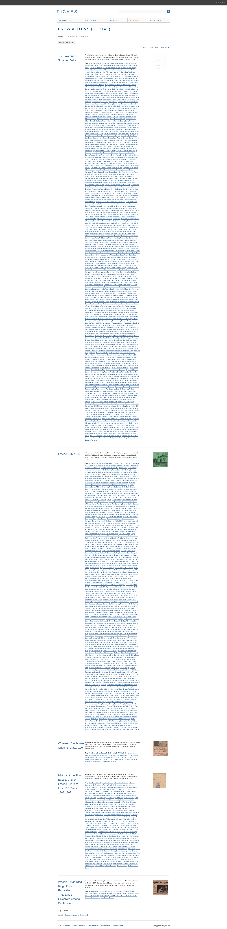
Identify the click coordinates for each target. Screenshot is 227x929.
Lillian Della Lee (121, 272)
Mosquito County (113, 838)
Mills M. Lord (89, 646)
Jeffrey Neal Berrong (129, 221)
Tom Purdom (106, 708)
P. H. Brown (110, 844)
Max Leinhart (134, 755)
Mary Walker (130, 836)
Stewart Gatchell (119, 697)
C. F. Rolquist (110, 798)
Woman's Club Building (102, 761)
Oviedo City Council (109, 657)
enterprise (118, 808)
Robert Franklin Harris (117, 380)
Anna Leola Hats (108, 78)
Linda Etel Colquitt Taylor (93, 278)
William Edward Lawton (106, 431)
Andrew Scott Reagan (122, 76)
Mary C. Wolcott (128, 638)
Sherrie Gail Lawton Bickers (100, 402)
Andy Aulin (132, 76)
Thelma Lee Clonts (91, 414)
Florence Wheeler (115, 170)
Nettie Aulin (116, 840)
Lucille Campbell (129, 627)
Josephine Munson (122, 608)
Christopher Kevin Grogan (127, 117)
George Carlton (113, 553)
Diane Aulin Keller (124, 806)
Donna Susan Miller (118, 146)
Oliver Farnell (89, 655)
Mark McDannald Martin (120, 297)
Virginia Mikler (119, 710)
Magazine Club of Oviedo (93, 836)
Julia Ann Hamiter (113, 238)
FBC (101, 810)
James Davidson (114, 591)
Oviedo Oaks (127, 661)
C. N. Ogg (111, 497)
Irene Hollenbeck (103, 580)
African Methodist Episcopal (120, 466)
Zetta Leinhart (134, 729)
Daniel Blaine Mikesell (99, 136)
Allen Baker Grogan (126, 66)
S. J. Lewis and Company (118, 680)
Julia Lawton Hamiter (101, 240)
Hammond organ (90, 817)
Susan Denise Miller (118, 406)
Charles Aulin (98, 110)
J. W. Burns (129, 585)
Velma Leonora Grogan (113, 423)
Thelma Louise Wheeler (106, 414)
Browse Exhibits (155, 20)
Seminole (100, 851)
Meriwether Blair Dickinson (104, 338)
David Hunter (111, 519)
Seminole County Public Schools (120, 687)
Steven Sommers (96, 697)
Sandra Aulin (132, 391)
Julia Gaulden (95, 610)
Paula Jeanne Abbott (129, 361)
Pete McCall (93, 668)
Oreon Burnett (114, 655)
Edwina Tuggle (90, 155)
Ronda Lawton (100, 389)
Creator (156, 47)
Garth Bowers (115, 551)
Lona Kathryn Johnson (129, 280)
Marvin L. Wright (96, 638)
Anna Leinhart (89, 472)
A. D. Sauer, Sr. (126, 463)
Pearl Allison (108, 363)
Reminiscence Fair (104, 849)
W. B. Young (112, 712)
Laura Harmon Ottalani (109, 265)
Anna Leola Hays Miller (122, 78)
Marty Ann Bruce (119, 308)
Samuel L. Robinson (116, 683)
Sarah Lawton (129, 393)
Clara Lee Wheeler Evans (122, 127)
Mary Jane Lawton (122, 319)
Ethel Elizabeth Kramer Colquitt (101, 168)
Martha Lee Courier (119, 304)
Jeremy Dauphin (102, 223)
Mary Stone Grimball (112, 331)
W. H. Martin (105, 714)
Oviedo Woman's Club (97, 663)
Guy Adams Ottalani (103, 189)
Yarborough (108, 729)
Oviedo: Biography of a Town (110, 353)
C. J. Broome (119, 798)
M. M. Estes (93, 631)
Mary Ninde (121, 640)
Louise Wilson (119, 627)
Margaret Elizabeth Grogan (113, 291)
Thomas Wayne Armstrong (122, 417)
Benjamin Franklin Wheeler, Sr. (103, 87)
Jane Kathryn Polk (96, 214)
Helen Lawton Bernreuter (119, 193)
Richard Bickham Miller (114, 374)
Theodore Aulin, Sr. (97, 857)
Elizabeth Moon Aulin (92, 163)
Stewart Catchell (108, 697)
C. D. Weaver (101, 798)
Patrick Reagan (121, 359)
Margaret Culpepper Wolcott (94, 634)
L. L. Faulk (117, 614)
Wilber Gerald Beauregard (125, 427)
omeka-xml (81, 915)
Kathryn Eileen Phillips (116, 246)
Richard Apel (94, 674)
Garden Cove (96, 551)
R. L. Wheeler (102, 847)
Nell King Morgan (96, 651)
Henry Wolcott (134, 570)
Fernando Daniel (101, 538)
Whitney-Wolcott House (130, 864)
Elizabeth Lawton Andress (128, 159)
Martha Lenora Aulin (97, 306)
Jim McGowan (105, 602)
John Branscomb (104, 604)
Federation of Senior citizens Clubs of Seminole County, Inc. (118, 536)
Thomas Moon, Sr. (120, 704)
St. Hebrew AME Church (122, 693)
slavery (134, 851)
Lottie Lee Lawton (94, 289)
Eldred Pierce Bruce (117, 155)
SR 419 (131, 691)
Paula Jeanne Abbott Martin (94, 363)
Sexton (118, 851)
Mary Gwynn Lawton (100, 317)
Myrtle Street (134, 646)
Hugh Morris (114, 578)
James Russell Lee (98, 210)
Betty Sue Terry (108, 91)
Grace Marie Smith (124, 185)
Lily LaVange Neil (117, 276)
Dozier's (131, 525)
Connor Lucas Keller (96, 134)
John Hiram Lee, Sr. (110, 827)
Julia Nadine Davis (114, 240)
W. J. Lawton (114, 714)
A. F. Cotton (135, 463)
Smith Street (105, 689)
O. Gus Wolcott (100, 653)
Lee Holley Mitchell (95, 272)
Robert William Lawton (131, 385)
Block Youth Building (102, 491)
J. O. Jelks (127, 823)
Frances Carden (97, 172)
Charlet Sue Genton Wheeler (100, 114)
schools (87, 687)
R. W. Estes (135, 670)
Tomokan (88, 859)
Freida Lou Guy (130, 174)
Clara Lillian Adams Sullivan (99, 129)
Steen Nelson (130, 695)
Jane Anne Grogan (117, 212)
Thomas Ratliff (131, 704)
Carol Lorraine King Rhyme (103, 104)
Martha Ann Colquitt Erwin (93, 304)
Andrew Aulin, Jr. (90, 470)
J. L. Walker (111, 585)
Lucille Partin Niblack (102, 629)
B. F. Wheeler (95, 791)
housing (87, 576)
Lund (129, 834)
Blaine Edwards (90, 491)
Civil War (122, 802)
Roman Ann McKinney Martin (124, 387)
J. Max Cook (102, 823)
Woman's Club (90, 761)
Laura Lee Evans (123, 265)
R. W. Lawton (89, 672)
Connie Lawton (124, 131)
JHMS (91, 602)
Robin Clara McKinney (92, 387)
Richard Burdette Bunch (130, 374)
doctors (133, 521)
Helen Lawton (106, 193)
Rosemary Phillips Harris (93, 391)
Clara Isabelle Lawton (99, 125)
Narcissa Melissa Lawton (105, 346)
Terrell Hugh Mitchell (120, 412)
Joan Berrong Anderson (130, 225)
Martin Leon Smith (108, 308)
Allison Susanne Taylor (127, 68)
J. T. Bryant (95, 825)
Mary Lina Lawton (105, 323)
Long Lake (129, 623)
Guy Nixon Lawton (129, 189)
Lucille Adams (105, 289)
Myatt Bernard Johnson (130, 344)
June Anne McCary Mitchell (119, 242)
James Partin (104, 755)
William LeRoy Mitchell (123, 434)
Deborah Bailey (128, 138)
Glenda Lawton (112, 183)
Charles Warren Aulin (106, 112)
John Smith (99, 606)
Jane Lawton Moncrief (131, 214)
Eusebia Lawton (116, 168)
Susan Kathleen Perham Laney (119, 410)
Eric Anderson (95, 534)
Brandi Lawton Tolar (132, 97)
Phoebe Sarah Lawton (92, 365)
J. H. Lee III (123, 583)
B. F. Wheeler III (119, 478)
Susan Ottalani (134, 410)
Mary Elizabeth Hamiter (114, 314)
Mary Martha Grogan (104, 325)
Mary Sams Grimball (109, 329)
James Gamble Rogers (128, 591)
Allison (112, 468)
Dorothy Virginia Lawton (102, 151)
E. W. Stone (130, 527)
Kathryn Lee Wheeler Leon (100, 251)
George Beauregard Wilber (94, 178)
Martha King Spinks (121, 636)
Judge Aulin (94, 238)
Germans (114, 557)
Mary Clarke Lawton (100, 314)
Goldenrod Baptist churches (94, 815)
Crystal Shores (126, 514)
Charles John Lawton (92, 112)
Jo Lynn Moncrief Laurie (104, 225)
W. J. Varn (121, 714)
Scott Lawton (118, 397)
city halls (117, 508)
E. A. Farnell (94, 808)
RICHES (67, 11)
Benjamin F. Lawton (97, 85)
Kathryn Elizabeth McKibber (120, 248)
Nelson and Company (110, 651)
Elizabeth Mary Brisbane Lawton (112, 161)
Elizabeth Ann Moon (108, 157)
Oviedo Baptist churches (98, 844)
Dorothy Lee (89, 525)
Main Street (129, 631)
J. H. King (116, 583)
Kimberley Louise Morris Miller (99, 261)
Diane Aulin (114, 806)
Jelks (87, 827)
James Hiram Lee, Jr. (128, 593)
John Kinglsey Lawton (120, 229)
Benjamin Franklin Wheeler (107, 793)
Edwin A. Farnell (123, 529)
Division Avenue (125, 521)
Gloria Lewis (122, 183)
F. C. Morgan (96, 810)
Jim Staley (114, 602)
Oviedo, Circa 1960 (70, 454)
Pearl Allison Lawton (119, 363)
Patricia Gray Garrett (117, 357)
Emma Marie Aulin (109, 166)
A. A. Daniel (93, 783)
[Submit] (168, 11)
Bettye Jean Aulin (95, 93)
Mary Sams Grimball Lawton (125, 329)
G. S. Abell (100, 549)
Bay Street (130, 480)
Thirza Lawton (129, 414)
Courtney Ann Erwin (110, 134)
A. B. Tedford (109, 783)
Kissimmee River (128, 261)
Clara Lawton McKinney (93, 127)
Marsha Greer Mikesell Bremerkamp (116, 300)
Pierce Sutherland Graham (109, 365)
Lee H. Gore (89, 621)
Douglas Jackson (99, 525)
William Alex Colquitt (131, 429)
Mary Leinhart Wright (110, 640)
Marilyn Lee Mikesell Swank (128, 295)
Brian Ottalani (96, 102)
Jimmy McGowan (123, 602)
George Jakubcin (124, 553)
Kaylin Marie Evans (130, 257)
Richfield (102, 674)
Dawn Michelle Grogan (100, 138)
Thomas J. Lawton (107, 417)
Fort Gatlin (111, 813)
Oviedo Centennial (128, 893)
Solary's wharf (113, 689)
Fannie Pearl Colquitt (102, 170)
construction (108, 514)
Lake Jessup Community (128, 832)
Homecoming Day (112, 817)
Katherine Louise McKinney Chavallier (116, 244)
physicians (130, 668)
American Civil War (91, 787)
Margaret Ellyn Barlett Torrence (95, 293)
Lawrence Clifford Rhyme (101, 268)
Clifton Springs (90, 804)
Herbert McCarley (91, 572)
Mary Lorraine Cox (130, 323)
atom (59, 915)
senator (97, 898)
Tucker (94, 859)
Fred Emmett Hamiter (100, 174)
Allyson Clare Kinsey (92, 70)
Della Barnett (101, 521)
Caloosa (93, 800)
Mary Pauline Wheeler (99, 327)
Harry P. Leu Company (107, 568)
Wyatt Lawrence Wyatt (96, 729)
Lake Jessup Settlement (93, 834)
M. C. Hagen (125, 629)
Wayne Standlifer (106, 721)
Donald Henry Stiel (106, 144)
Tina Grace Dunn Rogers (102, 421)
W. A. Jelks (107, 859)
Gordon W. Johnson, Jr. (99, 561)
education (102, 529)
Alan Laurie (105, 63)
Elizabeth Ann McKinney (93, 157)
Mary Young (129, 640)
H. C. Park (101, 566)
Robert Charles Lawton (126, 378)
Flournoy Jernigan (107, 542)
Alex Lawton (129, 785)
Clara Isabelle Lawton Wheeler (116, 125)
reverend (114, 849)
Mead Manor (95, 642)
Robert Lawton (122, 849)
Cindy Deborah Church (117, 119)
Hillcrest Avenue (132, 572)
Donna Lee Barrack (132, 144)
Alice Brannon (105, 468)
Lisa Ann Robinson (119, 278)
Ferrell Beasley (112, 538)
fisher (113, 540)
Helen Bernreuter (95, 193)
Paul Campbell (117, 361)
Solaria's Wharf (90, 853)
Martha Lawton (107, 304)
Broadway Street (90, 495)
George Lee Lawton (101, 555)
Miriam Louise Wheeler (128, 342)
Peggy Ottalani (131, 363)
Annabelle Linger (112, 80)
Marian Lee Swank (98, 295)
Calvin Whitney (116, 500)
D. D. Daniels (101, 517)
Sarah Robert (95, 397)
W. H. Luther (94, 861)
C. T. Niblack (102, 500)
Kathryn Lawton (131, 610)
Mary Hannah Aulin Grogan (107, 319)
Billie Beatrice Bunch (117, 95)
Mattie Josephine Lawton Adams (122, 336)
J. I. (124, 821)
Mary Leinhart (98, 640)
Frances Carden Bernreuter (112, 172)
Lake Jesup (94, 619)
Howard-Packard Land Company (101, 576)
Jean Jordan (111, 597)
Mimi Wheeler (106, 646)
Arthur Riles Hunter (105, 476)
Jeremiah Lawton (90, 223)
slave (129, 851)
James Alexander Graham (125, 204)
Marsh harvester (109, 636)
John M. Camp (122, 827)
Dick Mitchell (115, 521)
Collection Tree (113, 20)
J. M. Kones (93, 823)
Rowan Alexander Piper (109, 391)
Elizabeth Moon (128, 161)
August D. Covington (118, 476)
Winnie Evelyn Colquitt (106, 438)
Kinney (105, 612)
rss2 (86, 915)
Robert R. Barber (98, 676)
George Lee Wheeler (95, 180)
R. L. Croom (128, 757)
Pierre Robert (122, 365)
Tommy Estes (123, 708)
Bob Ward (103, 493)
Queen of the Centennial (123, 896)
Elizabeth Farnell (104, 532)
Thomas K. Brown (107, 704)
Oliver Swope (99, 655)
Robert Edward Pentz (102, 380)
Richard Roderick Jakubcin (111, 376)
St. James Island (96, 404)
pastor (117, 844)
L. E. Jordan (94, 614)
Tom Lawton (101, 423)
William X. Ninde (97, 725)
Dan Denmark (117, 517)
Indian (131, 817)
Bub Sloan (100, 495)
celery (96, 502)
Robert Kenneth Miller (107, 382)
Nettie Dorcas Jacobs (129, 346)
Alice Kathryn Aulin (96, 66)
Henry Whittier (124, 570)
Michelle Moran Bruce (115, 340)
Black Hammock (131, 489)
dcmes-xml (69, 915)
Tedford (99, 702)
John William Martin (124, 234)
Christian (123, 800)
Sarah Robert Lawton (107, 397)
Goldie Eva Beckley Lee (123, 559)
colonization (99, 804)
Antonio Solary (120, 474)
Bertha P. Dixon (96, 487)
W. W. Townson (107, 864)
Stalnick (132, 693)
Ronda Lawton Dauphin (114, 389)
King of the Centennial (115, 891)
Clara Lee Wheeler (107, 127)
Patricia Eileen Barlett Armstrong (100, 357)
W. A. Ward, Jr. (116, 859)
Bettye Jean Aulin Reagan (109, 93)
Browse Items (134, 20)
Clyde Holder (118, 512)
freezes (128, 813)
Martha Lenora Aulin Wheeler (114, 306)
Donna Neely (107, 146)
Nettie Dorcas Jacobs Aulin (94, 348)
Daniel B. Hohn (128, 517)
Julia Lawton (89, 240)
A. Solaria (122, 785)
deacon (87, 806)
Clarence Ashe (115, 510)
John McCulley (132, 604)
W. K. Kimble (129, 714)
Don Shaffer (96, 523)
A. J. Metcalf (95, 785)
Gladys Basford (123, 557)
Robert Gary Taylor (131, 380)
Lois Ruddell (121, 623)
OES (115, 653)
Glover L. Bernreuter (111, 185)
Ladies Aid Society (91, 832)
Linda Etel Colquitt (130, 276)
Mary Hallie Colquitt (114, 317)
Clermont (133, 802)
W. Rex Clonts (94, 717)
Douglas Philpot (111, 525)
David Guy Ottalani (127, 136)
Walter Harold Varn (97, 427)
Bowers (120, 493)
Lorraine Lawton (113, 287)
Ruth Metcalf (96, 680)
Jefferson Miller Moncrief (99, 221)
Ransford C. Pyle (125, 672)
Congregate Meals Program (94, 514)
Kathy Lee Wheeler (122, 255)
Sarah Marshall (121, 395)
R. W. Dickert (122, 847)
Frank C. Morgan (96, 544)
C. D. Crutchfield (130, 495)
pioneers (88, 670)
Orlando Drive (129, 655)
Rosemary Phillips (128, 389)
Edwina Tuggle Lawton (103, 155)
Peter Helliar (115, 668)
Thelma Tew (129, 702)
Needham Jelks (90, 840)
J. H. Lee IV (131, 583)
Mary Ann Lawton (123, 310)
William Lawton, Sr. (109, 434)
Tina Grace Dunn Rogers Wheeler (122, 421)
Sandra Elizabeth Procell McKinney (113, 393)
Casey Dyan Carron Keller (98, 108)
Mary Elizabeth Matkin (130, 314)
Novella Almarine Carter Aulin (123, 351)
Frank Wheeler (117, 544)
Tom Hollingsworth (95, 708)
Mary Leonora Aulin (124, 321)
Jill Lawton (111, 223)
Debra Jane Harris (101, 140)
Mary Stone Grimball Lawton (129, 331)
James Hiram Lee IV (114, 593)
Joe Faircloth (134, 602)
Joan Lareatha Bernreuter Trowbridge (115, 227)
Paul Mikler (116, 666)
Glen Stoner (89, 559)
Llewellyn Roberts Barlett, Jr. (112, 280)
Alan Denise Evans (95, 63)
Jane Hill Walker (101, 597)
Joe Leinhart (99, 827)
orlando (92, 353)
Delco (94, 521)
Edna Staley (94, 529)
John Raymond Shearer (124, 231)
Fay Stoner (94, 536)
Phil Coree (123, 668)
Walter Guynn (125, 719)
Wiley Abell (127, 721)
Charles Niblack (124, 502)
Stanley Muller (109, 695)
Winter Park (103, 727)
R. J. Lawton (127, 670)
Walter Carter (103, 719)
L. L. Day (110, 614)
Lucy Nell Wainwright (132, 289)
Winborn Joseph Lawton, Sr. (128, 759)
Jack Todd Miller (131, 202)
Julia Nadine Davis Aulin (129, 240)
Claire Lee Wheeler (100, 121)
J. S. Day (88, 825)
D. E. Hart (109, 517)
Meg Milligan (94, 893)
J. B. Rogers (118, 819)
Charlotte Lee (114, 114)
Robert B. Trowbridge (111, 378)
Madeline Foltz (103, 631)
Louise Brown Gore (108, 627)
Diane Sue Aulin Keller (130, 142)
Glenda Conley (98, 559)
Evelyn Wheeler (128, 168)
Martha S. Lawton (130, 306)
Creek (111, 804)
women (113, 761)
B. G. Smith (97, 480)
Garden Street (106, 551)
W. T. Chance (104, 717)
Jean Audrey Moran (119, 219)
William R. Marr (128, 723)
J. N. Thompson (120, 585)
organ (131, 842)
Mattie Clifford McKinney (117, 334)
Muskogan (122, 838)
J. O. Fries (120, 823)
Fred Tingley (110, 546)
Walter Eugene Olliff (114, 719)
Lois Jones (112, 623)
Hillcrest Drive (89, 574)
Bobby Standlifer (112, 493)
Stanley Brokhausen (97, 695)
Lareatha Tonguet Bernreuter (116, 263)
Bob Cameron (114, 491)
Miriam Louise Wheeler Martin (95, 344)
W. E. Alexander (126, 859)
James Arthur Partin (91, 591)
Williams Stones (122, 866)
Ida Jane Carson (113, 197)
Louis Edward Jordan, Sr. (122, 625)
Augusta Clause (131, 476)
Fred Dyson (92, 546)
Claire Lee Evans (126, 508)
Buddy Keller (113, 102)
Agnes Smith (134, 466)
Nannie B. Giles (110, 649)
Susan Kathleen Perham (100, 410)
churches (107, 508)
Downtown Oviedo (123, 525)
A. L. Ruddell (89, 466)
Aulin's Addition (99, 478)
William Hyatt (109, 723)
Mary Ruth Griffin (126, 327)
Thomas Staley (90, 706)
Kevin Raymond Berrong (119, 259)
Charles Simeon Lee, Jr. (111, 800)
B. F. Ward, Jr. (109, 478)
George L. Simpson (125, 178)
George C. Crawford (101, 553)
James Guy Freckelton (92, 208)
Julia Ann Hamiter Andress (128, 238)
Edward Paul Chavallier (126, 153)
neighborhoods (121, 649)
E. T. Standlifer (121, 527)
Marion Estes (99, 636)
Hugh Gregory (104, 578)
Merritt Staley (106, 644)
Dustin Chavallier (97, 153)
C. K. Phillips (96, 497)
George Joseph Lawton (110, 178)
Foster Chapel (118, 542)
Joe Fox (91, 827)
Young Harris (117, 729)
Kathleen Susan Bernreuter (100, 246)
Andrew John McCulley (103, 470)
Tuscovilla (100, 859)
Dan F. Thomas (129, 804)
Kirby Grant (122, 612)
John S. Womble (132, 827)
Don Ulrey (104, 523)
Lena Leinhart (98, 621)
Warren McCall (95, 721)
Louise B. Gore (96, 627)
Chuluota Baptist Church (100, 802)
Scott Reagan (127, 397)
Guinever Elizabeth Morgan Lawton (120, 187)
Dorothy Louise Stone (119, 148)
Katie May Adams (100, 257)
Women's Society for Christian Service (119, 727)
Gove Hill (111, 561)
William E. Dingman (91, 431)
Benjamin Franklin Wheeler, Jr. (127, 793)
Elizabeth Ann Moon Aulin (123, 157)
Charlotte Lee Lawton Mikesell (95, 117)
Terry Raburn (107, 702)
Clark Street (125, 510)
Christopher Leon (90, 119)
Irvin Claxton (114, 580)
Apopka (95, 789)
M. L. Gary (132, 629)
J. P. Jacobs (135, 823)
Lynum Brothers (115, 629)
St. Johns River (100, 853)
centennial (99, 800)
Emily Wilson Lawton (115, 163)
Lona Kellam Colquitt (112, 283)
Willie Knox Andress (96, 436)
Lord (125, 834)
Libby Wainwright (126, 621)
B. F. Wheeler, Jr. (112, 83)
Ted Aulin (110, 412)
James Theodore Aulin (112, 210)
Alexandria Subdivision (92, 468)
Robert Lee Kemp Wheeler (123, 382)
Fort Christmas (95, 813)
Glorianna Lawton (98, 185)
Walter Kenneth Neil (110, 427)
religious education (91, 849)
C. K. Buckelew (129, 798)
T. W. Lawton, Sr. (101, 412)
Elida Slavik (94, 532)
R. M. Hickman (112, 847)
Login (214, 2)
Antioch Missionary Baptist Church (104, 474)
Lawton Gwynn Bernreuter (107, 270)
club (90, 755)
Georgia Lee (122, 180)
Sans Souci (133, 685)
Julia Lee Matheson (107, 610)
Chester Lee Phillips (111, 117)
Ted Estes (93, 702)
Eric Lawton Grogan (122, 166)
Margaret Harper (109, 634)
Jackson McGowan (91, 204)
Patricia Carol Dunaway (99, 355)
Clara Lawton (131, 125)
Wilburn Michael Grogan (116, 429)
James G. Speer (131, 825)
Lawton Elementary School (114, 619)
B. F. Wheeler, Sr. (124, 83)
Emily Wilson (104, 163)
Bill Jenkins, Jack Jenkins (117, 489)
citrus (112, 508)
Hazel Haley (119, 568)
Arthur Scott (111, 789)
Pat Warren (123, 353)
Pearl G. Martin (124, 844)
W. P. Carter (122, 861)
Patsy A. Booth (95, 666)
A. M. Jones (98, 466)
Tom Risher (114, 708)
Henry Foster (94, 570)
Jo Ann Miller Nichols (131, 223)
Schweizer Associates (98, 687)
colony (106, 804)
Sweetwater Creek (131, 697)
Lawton (111, 834)
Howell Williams (118, 576)
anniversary (89, 789)
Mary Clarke (89, 314)
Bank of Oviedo (116, 480)
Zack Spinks (126, 729)
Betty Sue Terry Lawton (121, 91)
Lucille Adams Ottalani (117, 289)
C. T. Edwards (92, 500)
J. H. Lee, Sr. (95, 585)
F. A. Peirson (126, 808)
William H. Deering (98, 723)
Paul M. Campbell (106, 666)
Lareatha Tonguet (100, 263)
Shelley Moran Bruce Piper (117, 400)
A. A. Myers (92, 463)
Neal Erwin (117, 346)
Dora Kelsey (121, 523)
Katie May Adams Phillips (115, 257)
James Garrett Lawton (129, 206)
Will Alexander (89, 866)
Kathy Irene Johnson (125, 253)
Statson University (119, 853)
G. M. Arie (93, 549)
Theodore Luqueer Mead (93, 704)
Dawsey (118, 519)
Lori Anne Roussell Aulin (99, 287)
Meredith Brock (96, 644)
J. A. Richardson (108, 819)
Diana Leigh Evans (91, 142)
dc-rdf (64, 915)
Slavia (98, 689)
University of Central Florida (98, 710)
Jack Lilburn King (119, 202)
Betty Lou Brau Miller (95, 91)
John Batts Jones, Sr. (92, 604)
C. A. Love (92, 798)
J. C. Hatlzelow (127, 819)
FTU (116, 546)
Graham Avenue (120, 561)
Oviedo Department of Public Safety (96, 659)
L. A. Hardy (128, 830)
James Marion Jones (116, 595)
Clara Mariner (105, 510)
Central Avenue (103, 502)
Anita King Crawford (129, 470)
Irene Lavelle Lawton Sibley (105, 202)
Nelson (98, 840)
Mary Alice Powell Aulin (109, 310)
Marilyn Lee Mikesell (111, 295)
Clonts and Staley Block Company (102, 512)
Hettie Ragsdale (113, 572)
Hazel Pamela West (117, 191)
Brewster (135, 493)
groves (134, 563)
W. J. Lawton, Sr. (110, 425)
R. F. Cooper (118, 670)
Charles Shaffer (127, 504)
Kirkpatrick (129, 612)
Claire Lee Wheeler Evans (115, 121)
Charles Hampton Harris (111, 110)
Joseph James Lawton (102, 236)
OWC (126, 663)
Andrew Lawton (132, 787)
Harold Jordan (94, 568)
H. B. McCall (94, 566)
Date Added (164, 47)
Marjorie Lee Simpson (105, 297)
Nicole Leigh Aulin (109, 348)
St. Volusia (109, 853)
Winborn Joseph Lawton (124, 725)
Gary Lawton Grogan (122, 176)
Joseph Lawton (115, 236)
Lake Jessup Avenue (113, 832)
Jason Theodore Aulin (105, 219)
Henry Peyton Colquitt (98, 195)
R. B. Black (110, 670)
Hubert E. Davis (129, 576)
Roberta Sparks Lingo (120, 676)
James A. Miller (111, 204)
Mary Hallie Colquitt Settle (129, 317)
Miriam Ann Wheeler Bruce (111, 342)
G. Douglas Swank (109, 176)
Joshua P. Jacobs (101, 830)
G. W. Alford (135, 813)
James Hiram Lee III (101, 593)
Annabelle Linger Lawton (127, 80)
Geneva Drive (89, 553)
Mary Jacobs (121, 836)
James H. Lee (89, 593)
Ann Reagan (99, 78)
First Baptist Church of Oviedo (127, 538)
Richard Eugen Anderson (93, 376)
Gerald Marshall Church (99, 183)
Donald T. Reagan (119, 144)
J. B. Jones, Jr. (130, 580)
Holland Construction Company (117, 574)
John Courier (115, 604)
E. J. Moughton (104, 527)
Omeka (167, 926)
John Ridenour (90, 606)
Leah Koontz (128, 619)
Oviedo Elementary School (117, 659)
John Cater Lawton (91, 229)
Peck (130, 666)
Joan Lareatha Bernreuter (93, 227)
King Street (98, 612)
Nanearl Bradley (99, 649)
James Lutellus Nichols (124, 208)
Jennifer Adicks (97, 600)
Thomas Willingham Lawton (116, 706)
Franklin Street (128, 544)
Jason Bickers (130, 217)
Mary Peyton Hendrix (113, 327)
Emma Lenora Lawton (130, 163)
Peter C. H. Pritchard (103, 668)
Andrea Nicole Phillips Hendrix (95, 76)
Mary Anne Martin (116, 312)
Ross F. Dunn (100, 678)
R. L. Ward (94, 847)
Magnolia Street (120, 631)
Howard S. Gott (124, 817)
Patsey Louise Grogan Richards (101, 361)
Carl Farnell (126, 500)
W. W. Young (113, 717)
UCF (86, 710)
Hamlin (123, 566)
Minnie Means (124, 646)
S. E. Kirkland (105, 680)
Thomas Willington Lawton (112, 857)
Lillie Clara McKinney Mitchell (101, 276)
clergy (127, 802)
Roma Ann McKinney (107, 387)
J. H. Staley (103, 585)
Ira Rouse (94, 819)
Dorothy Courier (131, 523)
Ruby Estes (109, 678)
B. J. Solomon (105, 480)
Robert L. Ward (129, 674)
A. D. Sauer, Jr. (116, 463)
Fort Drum (104, 813)
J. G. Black (103, 821)
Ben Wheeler (104, 483)
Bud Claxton (108, 495)
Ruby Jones (117, 678)
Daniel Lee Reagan (113, 136)
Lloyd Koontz (104, 623)
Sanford (103, 685)
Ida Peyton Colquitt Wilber (125, 200)
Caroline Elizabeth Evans (99, 106)
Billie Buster (109, 796)
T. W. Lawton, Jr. (90, 412)
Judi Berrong (103, 238)
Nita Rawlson (122, 651)
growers (119, 815)
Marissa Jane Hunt (91, 297)
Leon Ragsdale (116, 621)
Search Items (84, 36)
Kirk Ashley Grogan (116, 261)
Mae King (111, 631)
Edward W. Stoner (112, 529)
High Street (122, 572)
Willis (114, 725)
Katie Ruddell (89, 612)
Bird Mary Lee (96, 97)
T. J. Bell (95, 855)
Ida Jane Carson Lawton (127, 197)
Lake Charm (125, 614)
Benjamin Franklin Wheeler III (114, 85)
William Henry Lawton (121, 431)
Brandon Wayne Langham (93, 100)
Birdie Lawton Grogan (118, 97)
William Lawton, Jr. (96, 434)
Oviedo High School (107, 896)
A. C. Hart (117, 783)
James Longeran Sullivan (108, 208)
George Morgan (124, 555)
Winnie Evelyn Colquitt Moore (123, 438)
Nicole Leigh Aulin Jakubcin (124, 348)
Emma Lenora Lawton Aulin (94, 166)
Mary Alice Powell (96, 310)
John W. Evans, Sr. (109, 606)
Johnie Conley (120, 606)
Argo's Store (103, 789)
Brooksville (104, 102)
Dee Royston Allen (131, 140)
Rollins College (90, 678)
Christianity (130, 800)
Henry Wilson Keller (112, 195)
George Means (113, 555)
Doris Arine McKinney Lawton (101, 148)
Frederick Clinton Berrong (116, 174)
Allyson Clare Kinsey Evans (108, 70)
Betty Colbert (130, 487)
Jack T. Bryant (105, 587)
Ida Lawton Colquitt (97, 200)
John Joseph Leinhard (105, 229)
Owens (131, 663)
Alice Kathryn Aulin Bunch (111, 66)
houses (135, 574)
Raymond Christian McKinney (115, 370)
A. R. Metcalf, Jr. (113, 785)
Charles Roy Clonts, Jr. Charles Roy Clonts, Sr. (106, 504)
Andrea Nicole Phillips (128, 74)
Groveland (107, 815)
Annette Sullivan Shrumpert (120, 472)
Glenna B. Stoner (109, 559)
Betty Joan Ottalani (105, 89)
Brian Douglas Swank (124, 100)
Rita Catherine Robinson (128, 376)
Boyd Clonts (128, 493)
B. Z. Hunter (126, 791)
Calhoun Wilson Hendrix (126, 102)
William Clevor (100, 866)
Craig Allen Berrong (124, 134)
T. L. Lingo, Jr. (97, 700)
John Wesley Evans (111, 234)
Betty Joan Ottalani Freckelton (121, 89)
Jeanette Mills (120, 597)
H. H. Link (134, 815)
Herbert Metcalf (102, 572)
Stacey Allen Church (108, 404)
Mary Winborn (89, 334)
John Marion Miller (95, 231)
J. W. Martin (112, 825)
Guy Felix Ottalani (116, 189)
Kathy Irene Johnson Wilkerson (106, 255)
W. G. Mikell (97, 714)
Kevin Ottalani (105, 259)
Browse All (61, 36)
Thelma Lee (131, 412)
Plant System (96, 670)
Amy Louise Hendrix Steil (112, 74)
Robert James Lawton (92, 382)
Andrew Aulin (110, 76)
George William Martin (110, 180)
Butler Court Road (118, 495)
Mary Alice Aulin (107, 638)
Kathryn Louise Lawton (116, 251)
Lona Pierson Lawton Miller (112, 285)
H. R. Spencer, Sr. (111, 566)
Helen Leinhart (128, 568)
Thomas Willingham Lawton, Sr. (123, 419)
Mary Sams (98, 329)
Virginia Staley (129, 710)
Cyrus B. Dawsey (90, 517)
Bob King (130, 491)
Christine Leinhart (91, 508)
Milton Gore (98, 646)
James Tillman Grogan (127, 210)
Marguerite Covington (122, 634)
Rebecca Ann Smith (97, 372)
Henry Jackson (104, 570)
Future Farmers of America (126, 546)
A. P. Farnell (103, 785)
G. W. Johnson (116, 549)
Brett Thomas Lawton (109, 100)
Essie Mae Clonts (124, 534)
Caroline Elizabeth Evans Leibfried (119, 106)
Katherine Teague (120, 610)
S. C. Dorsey (132, 849)
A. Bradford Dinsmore (104, 463)
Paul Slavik (124, 666)
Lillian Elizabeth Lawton (98, 274)
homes (130, 574)
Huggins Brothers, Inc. (92, 578)
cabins (109, 500)
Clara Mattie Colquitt (115, 129)
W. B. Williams (102, 712)
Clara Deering (95, 510)
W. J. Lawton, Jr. (99, 425)
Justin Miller (133, 242)
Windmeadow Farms (91, 727)
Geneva (131, 176)
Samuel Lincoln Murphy (131, 683)
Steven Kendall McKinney (93, 406)
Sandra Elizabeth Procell (93, 393)
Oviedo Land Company (114, 661)
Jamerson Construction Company (124, 589)
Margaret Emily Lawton (113, 293)
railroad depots (108, 672)
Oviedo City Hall (121, 657)
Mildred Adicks (133, 644)
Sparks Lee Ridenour (106, 691)
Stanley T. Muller (119, 695)
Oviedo (98, 353)
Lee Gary (136, 619)
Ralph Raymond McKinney (120, 368)
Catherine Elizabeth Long (116, 108)
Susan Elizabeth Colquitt (113, 408)
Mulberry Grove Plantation (113, 344)
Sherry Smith (113, 402)
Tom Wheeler (135, 857)
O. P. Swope (109, 653)
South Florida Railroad (126, 689)
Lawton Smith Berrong (124, 270)
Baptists (124, 480)
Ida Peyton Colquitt (110, 200)
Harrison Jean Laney (103, 191)
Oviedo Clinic (131, 657)
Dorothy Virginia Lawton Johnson (122, 151)
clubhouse (95, 755)
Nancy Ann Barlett (91, 346)
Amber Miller (123, 72)
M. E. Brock (135, 834)
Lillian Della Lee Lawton (116, 755)
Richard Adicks (101, 374)
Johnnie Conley (131, 606)
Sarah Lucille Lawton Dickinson (105, 395)
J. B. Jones (121, 580)
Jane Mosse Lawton (119, 217)
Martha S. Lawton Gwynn (93, 308)
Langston (102, 619)
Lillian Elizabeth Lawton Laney (117, 274)
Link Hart (96, 623)
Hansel (129, 566)
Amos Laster (123, 468)
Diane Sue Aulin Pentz (92, 144)
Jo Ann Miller (120, 223)
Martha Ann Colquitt (132, 302)
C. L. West (103, 497)
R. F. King (121, 757)
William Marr (118, 723)
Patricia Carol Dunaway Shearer (117, 355)
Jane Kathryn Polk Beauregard (113, 214)
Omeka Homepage (90, 20)
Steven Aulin (135, 404)
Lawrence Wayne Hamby (118, 268)
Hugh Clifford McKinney (100, 197)
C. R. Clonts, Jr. (128, 497)
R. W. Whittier (98, 672)
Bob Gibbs (123, 491)
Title (151, 47)
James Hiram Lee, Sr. (92, 595)
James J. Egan (104, 595)
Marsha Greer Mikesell (97, 300)
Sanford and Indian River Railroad (118, 685)
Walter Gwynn (120, 425)
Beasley (95, 793)
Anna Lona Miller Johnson (97, 80)
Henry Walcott (101, 817)
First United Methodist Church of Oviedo (98, 540)
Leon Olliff (106, 621)
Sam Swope (105, 683)
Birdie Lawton (106, 97)
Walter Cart (94, 719)
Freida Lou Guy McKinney (93, 176)
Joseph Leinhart (110, 608)
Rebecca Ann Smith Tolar (112, 372)
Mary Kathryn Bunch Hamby (99, 321)
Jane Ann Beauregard (103, 212)
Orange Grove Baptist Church (112, 842)
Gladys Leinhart (133, 557)
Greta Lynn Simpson (101, 187)
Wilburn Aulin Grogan (101, 429)
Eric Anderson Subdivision (109, 534)
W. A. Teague (93, 712)
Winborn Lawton (93, 438)
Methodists (114, 644)
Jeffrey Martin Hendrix (115, 221)
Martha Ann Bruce (103, 302)
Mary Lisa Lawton (117, 323)
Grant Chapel (130, 561)
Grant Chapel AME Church (122, 563)
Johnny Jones (100, 608)
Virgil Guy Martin (127, 423)
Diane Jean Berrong (104, 142)
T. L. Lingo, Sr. (107, 700)
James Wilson (128, 595)
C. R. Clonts (118, 497)
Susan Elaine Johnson (97, 408)
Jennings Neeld (108, 600)
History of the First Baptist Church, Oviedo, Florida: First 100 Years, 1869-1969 (69, 784)
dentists (108, 521)
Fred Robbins (100, 546)
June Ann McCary (104, 242)
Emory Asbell (124, 532)
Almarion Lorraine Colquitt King (95, 72)
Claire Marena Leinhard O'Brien (102, 123)
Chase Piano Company (115, 506)
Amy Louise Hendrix (97, 74)
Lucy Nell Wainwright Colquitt (94, 291)
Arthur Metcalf (94, 476)
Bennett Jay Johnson (92, 89)
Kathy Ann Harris (94, 253)
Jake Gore (110, 589)
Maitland (105, 836)
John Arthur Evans (133, 227)
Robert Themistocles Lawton (103, 385)
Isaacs (100, 819)
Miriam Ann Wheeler (95, 342)
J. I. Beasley (130, 821)
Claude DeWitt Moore (96, 131)
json (75, 915)
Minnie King (116, 646)
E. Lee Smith (103, 808)
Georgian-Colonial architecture (101, 557)
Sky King (93, 689)
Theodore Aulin (119, 414)
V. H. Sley (110, 710)
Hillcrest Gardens (100, 574)
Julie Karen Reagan (91, 242)
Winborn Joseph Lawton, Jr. (112, 436)
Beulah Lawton (123, 93)
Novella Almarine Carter (105, 351)
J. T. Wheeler (103, 825)
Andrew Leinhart (117, 470)
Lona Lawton (124, 283)
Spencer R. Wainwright (121, 691)
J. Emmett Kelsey (96, 583)
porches (103, 670)
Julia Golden (112, 830)
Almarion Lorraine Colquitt (126, 70)
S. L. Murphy (131, 680)
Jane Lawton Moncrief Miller (94, 217)
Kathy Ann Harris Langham (109, 253)
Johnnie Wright (90, 608)
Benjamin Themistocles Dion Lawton (125, 87)
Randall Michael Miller (98, 370)
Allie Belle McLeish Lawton (111, 68)
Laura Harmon (97, 265)
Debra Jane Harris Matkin (116, 140)
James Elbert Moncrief (114, 206)
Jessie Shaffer (126, 600)
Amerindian (102, 787)
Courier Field (116, 514)
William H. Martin (110, 866)
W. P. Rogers (130, 861)
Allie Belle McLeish (96, 68)
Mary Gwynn (89, 317)
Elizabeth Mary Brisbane (93, 161)
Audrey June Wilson (100, 83)
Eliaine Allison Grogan (132, 155)
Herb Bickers (123, 195)
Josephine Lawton (127, 236)
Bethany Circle (121, 487)
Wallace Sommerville (124, 717)
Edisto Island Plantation (110, 153)
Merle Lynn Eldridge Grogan (122, 338)
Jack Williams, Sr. (116, 587)
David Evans (102, 519)
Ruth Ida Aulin (122, 391)
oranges (106, 655)
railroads (117, 672)
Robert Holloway (118, 674)
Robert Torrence (118, 385)
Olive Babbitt (125, 653)
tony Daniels (132, 708)
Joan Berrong (117, 225)
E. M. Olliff (113, 527)
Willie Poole (107, 725)
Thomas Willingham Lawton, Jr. (102, 419)
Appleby (128, 474)
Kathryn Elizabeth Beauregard (101, 248)
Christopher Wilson (103, 119)
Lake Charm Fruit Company (98, 617)
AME (116, 468)
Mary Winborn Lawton (102, 334)
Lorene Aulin (126, 285)
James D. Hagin (103, 591)
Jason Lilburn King (91, 219)
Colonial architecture (129, 512)
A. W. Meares (106, 466)
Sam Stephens (96, 683)
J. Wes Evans (96, 587)
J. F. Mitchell (96, 821)
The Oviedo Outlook (107, 898)
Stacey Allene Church (123, 404)
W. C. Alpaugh (120, 712)
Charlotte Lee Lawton (126, 114)
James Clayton (101, 206)
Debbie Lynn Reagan (115, 138)
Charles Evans (113, 502)
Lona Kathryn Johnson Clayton (95, 283)
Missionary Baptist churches (98, 838)
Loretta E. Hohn (96, 625)
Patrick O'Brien (110, 359)
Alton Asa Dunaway (112, 72)
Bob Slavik (95, 493)
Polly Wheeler (132, 365)
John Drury (123, 604)
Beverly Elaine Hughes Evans (100, 95)
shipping (124, 851)
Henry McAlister (114, 570)
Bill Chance (104, 489)
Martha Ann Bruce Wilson (117, 302)
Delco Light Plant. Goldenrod (100, 806)
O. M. (91, 842)
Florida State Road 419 (123, 540)
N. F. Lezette (89, 649)
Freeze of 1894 (120, 813)
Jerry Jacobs (118, 600)
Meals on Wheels (105, 642)
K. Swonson (121, 830)
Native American (132, 838)
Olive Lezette (134, 653)
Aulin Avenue (89, 478)
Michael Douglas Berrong (99, 340)
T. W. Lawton (116, 700)
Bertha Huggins (124, 485)
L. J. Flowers (102, 614)
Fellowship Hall (90, 538)
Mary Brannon (117, 638)
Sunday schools (131, 853)
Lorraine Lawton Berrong (127, 287)
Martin (127, 755)
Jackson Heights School (98, 589)
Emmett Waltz (115, 532)
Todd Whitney (129, 706)
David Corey (93, 519)
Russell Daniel (126, 678)
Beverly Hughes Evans (92, 489)
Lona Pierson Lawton (96, 285)
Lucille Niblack (90, 629)
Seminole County (109, 851)
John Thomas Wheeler (97, 234)
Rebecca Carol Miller (128, 372)
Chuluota (100, 508)
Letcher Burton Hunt (108, 272)
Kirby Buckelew (113, 612)
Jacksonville (102, 204)
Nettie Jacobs (124, 840)
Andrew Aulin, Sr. (120, 787)
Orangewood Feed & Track (107, 893)
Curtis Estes (135, 514)
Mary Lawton (113, 321)
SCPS (107, 687)
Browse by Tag (72, 36)
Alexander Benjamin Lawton (119, 63)
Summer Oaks (107, 406)
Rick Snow (109, 674)
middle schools (123, 644)
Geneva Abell (131, 551)
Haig (118, 566)
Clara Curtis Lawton (119, 123)
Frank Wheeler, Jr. (127, 172)
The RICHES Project (65, 20)
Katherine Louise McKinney (94, 244)
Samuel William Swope (92, 685)
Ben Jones (95, 483)
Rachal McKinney (105, 368)
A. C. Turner (124, 783)
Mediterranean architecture (120, 642)
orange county (98, 842)
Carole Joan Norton (119, 104)
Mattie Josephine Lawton (103, 336)
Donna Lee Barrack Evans (93, 146)
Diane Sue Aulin (117, 142)
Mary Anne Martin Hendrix (130, 312)
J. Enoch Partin (107, 583)
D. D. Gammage (119, 804)
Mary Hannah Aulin (91, 319)
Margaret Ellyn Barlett (130, 291)
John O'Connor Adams (109, 231)
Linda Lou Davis (107, 278)
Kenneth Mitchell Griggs (93, 259)
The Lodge (117, 855)
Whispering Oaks (117, 721)
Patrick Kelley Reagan (98, 359)
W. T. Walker (114, 759)
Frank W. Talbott (107, 544)
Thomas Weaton (101, 706)
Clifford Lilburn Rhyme (111, 131)
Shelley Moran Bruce (101, 400)
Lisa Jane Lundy (96, 280)
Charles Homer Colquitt (126, 110)
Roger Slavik (132, 676)
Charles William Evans (121, 112)
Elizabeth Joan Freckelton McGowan (108, 159)
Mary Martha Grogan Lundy (121, 325)
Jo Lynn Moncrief (90, 225)
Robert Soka (108, 676)
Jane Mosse (108, 217)
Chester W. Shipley (130, 506)
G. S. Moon (107, 549)
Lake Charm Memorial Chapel (118, 617)
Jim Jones (97, 602)
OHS (118, 653)
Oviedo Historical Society (98, 661)
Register (221, 2)
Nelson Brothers (106, 840)
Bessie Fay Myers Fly (108, 487)
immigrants (122, 578)
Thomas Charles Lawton (93, 417)
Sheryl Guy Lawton (124, 402)
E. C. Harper (95, 527)
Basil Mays (88, 793)
